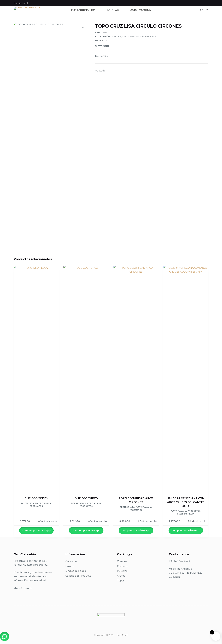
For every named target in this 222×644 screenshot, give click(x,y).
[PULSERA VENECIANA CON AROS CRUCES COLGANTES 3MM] (185, 379)
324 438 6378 (182, 560)
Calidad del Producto (78, 575)
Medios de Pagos (75, 571)
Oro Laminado (131, 36)
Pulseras (122, 571)
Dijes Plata (27, 503)
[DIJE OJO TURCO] (86, 379)
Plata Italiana (43, 503)
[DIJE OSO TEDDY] (36, 379)
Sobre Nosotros (140, 10)
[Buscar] (201, 10)
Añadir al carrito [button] (47, 521)
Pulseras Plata (185, 514)
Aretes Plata (127, 507)
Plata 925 (112, 10)
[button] (4, 636)
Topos (120, 580)
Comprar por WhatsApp (36, 530)
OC (106, 40)
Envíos (69, 566)
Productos (149, 36)
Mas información (23, 588)
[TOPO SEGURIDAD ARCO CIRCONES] (136, 379)
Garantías (71, 561)
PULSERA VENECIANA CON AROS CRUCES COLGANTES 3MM (185, 502)
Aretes (116, 36)
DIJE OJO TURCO (86, 498)
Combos (122, 561)
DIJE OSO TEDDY (36, 498)
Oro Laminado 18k (83, 10)
